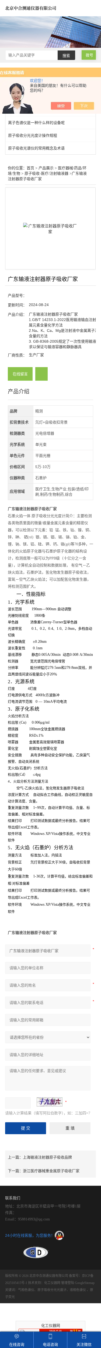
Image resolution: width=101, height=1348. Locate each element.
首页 (30, 168)
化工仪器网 (52, 1283)
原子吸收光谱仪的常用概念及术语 (36, 148)
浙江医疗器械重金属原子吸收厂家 (51, 1171)
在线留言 (20, 374)
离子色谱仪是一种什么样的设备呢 (36, 122)
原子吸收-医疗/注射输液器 (46, 173)
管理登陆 (67, 1283)
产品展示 (46, 168)
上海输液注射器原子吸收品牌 (47, 1157)
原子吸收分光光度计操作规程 (32, 135)
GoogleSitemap (85, 1283)
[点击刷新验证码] (49, 1102)
